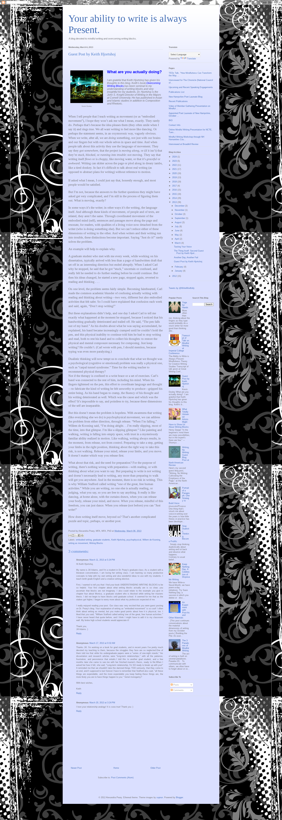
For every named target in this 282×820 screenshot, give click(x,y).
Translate (191, 58)
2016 (174, 190)
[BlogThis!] (73, 535)
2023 (174, 161)
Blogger (179, 797)
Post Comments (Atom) (122, 777)
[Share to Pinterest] (82, 535)
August (178, 222)
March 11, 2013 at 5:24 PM (102, 560)
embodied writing (84, 540)
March (178, 243)
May (177, 235)
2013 (174, 202)
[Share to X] (76, 535)
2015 (174, 194)
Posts (176, 685)
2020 (174, 173)
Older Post (155, 768)
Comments (178, 690)
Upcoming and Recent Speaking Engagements (191, 87)
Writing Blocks (96, 543)
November (180, 210)
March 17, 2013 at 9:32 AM (102, 643)
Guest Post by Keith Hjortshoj (188, 261)
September (180, 218)
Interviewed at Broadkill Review (183, 144)
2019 (174, 177)
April (177, 239)
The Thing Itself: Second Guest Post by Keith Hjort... (189, 252)
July (177, 226)
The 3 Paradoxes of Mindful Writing (185, 645)
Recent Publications (178, 101)
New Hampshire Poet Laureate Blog (185, 97)
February (179, 267)
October (179, 214)
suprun (160, 797)
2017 (174, 186)
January (179, 271)
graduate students (101, 540)
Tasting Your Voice (183, 246)
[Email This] (69, 535)
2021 (174, 169)
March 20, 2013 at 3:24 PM (102, 702)
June (177, 230)
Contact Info (174, 125)
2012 (174, 276)
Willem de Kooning (151, 540)
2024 (174, 156)
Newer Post (76, 768)
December (180, 206)
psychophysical (133, 540)
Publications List (176, 92)
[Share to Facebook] (79, 535)
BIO (170, 120)
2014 (174, 198)
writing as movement (78, 543)
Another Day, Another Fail (186, 257)
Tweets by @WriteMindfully (182, 288)
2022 (174, 165)
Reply (79, 633)
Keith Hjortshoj (118, 540)
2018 (174, 181)
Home (116, 768)
